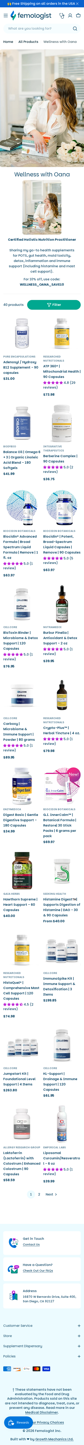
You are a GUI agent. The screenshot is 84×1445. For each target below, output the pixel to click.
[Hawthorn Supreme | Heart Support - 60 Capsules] (22, 870)
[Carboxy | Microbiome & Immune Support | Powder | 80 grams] (22, 695)
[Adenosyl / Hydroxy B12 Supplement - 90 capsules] (22, 333)
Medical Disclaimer (41, 1412)
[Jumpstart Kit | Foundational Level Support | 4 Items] (22, 1045)
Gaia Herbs (11, 894)
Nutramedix (52, 627)
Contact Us (31, 1244)
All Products (28, 41)
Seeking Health (54, 894)
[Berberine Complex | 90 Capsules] (62, 423)
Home (8, 41)
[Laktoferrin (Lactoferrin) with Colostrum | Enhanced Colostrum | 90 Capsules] (22, 1124)
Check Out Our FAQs (38, 1271)
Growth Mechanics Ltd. (54, 1439)
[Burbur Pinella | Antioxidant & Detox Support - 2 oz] (62, 604)
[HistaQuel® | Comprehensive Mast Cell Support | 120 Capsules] (22, 950)
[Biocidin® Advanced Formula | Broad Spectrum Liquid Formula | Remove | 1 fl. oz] (22, 508)
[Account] (70, 15)
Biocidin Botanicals (19, 531)
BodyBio (9, 446)
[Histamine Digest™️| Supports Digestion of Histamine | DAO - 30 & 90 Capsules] (62, 870)
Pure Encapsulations (19, 356)
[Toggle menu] (5, 15)
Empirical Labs (54, 1147)
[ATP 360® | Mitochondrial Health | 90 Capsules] (62, 333)
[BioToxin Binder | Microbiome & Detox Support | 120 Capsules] (22, 604)
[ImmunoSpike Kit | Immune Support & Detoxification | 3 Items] (62, 950)
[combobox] (42, 28)
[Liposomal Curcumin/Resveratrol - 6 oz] (62, 1124)
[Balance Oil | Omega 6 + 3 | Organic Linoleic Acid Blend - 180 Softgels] (22, 423)
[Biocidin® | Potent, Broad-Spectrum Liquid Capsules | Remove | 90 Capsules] (62, 508)
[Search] (75, 28)
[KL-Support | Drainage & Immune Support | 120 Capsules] (62, 1045)
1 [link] (31, 1194)
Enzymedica (12, 809)
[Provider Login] (62, 15)
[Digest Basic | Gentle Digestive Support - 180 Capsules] (22, 786)
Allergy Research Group (21, 1147)
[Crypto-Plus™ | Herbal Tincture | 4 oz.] (62, 695)
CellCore (10, 627)
